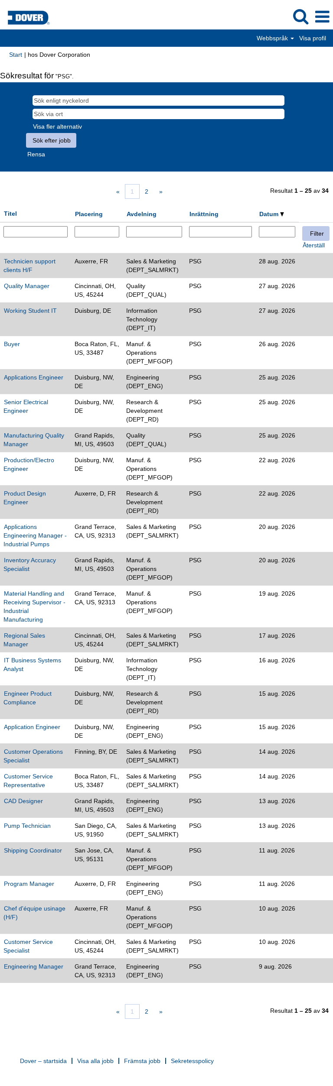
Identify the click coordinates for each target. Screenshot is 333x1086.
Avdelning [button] (142, 214)
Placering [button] (89, 214)
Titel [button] (10, 213)
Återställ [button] (314, 245)
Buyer (12, 343)
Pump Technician (27, 825)
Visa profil (312, 38)
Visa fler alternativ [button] (57, 126)
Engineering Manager (33, 966)
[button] (322, 16)
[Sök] (300, 16)
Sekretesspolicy (192, 1060)
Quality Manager (26, 285)
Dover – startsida (43, 1060)
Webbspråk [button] (273, 38)
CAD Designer (23, 800)
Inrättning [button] (204, 214)
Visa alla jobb (95, 1060)
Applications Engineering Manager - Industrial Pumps (35, 535)
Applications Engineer (33, 377)
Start (15, 54)
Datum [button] (269, 214)
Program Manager (29, 883)
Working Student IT (30, 310)
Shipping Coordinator (33, 850)
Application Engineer (32, 726)
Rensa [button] (36, 154)
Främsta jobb (142, 1060)
